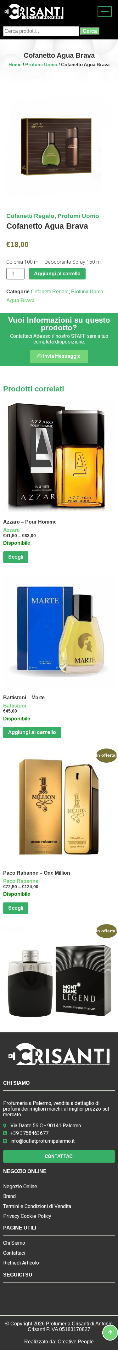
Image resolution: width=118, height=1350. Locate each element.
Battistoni (14, 705)
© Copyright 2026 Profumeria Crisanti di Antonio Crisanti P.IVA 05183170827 (59, 1326)
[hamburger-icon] (105, 11)
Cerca (90, 31)
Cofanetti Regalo (30, 216)
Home (14, 64)
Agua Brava (20, 300)
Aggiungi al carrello (57, 273)
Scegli (15, 557)
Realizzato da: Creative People (59, 1341)
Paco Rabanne (20, 881)
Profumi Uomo (41, 64)
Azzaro (11, 530)
